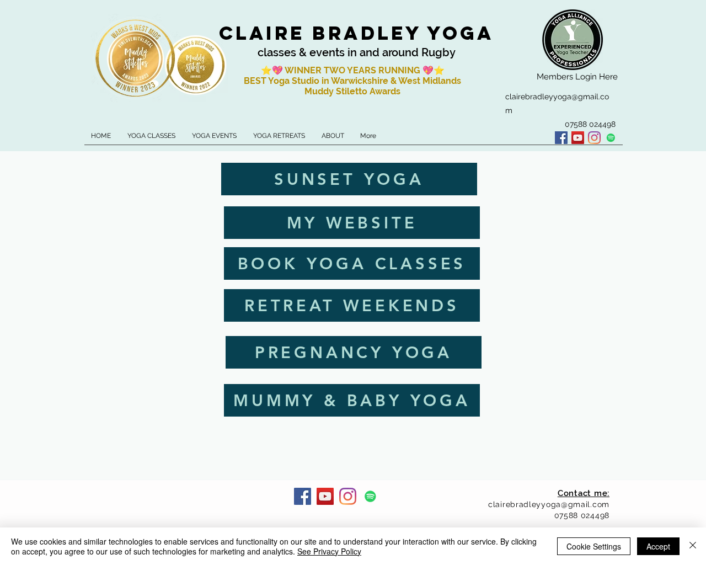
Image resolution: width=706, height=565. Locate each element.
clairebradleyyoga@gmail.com (548, 504)
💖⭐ (433, 70)
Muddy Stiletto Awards (352, 91)
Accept (658, 546)
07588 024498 (581, 515)
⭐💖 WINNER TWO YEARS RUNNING (341, 70)
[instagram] (594, 137)
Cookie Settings (593, 546)
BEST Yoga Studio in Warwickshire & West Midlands (352, 81)
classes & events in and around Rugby (357, 52)
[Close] (692, 546)
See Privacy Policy (329, 551)
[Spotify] (611, 137)
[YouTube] (577, 137)
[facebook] (561, 137)
